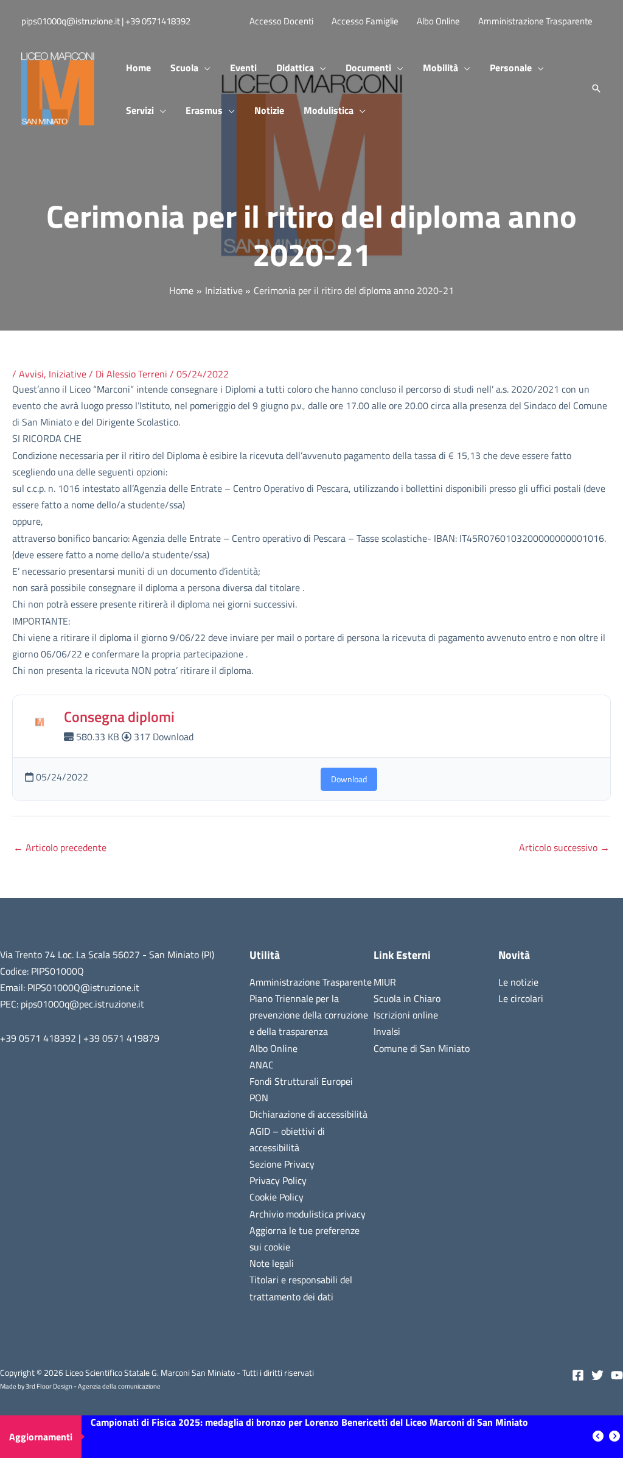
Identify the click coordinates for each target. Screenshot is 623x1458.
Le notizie (518, 982)
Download (349, 779)
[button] (204, 67)
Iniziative (67, 373)
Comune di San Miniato (422, 1048)
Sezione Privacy (282, 1164)
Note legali (271, 1263)
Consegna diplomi (119, 716)
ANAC (261, 1064)
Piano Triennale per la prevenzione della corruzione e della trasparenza (308, 1015)
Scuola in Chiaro (407, 998)
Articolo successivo (564, 847)
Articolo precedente (59, 847)
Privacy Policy (278, 1180)
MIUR (385, 982)
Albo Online (273, 1048)
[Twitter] (597, 1375)
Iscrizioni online (406, 1015)
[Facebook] (578, 1375)
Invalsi (387, 1031)
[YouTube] (617, 1375)
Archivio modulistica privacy (307, 1214)
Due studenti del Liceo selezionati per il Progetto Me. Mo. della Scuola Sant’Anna (262, 1436)
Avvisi (31, 373)
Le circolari (520, 998)
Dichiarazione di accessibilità (308, 1114)
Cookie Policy (276, 1197)
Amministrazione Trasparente (310, 982)
